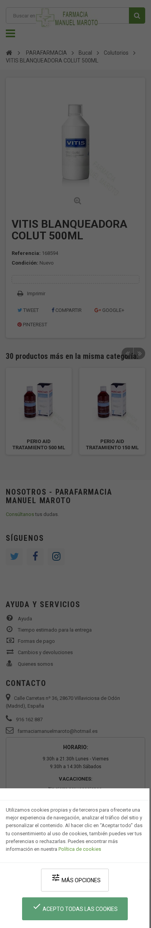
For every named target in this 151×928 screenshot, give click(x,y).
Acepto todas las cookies (75, 907)
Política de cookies (79, 849)
